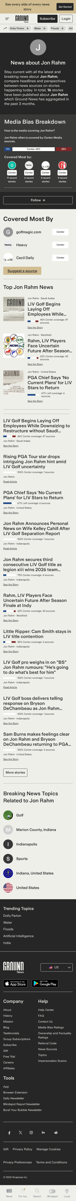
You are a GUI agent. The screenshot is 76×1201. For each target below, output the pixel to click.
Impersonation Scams (52, 1060)
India (7, 943)
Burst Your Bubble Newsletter (22, 1110)
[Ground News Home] (22, 19)
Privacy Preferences (17, 1162)
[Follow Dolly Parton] (27, 28)
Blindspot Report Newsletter (21, 1104)
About (7, 1009)
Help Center (46, 1009)
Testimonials (11, 1033)
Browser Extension (15, 1092)
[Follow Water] (44, 28)
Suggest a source (22, 271)
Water (37, 28)
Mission (8, 1021)
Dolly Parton (17, 28)
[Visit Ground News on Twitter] (20, 1132)
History (7, 1015)
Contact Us (45, 1021)
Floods (55, 28)
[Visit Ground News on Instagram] (31, 1132)
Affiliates (9, 1068)
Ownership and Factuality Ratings (54, 1035)
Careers (8, 1062)
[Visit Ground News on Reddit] (56, 1132)
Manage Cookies (48, 1149)
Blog (6, 1027)
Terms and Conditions (51, 1162)
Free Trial (9, 1056)
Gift (5, 1050)
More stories (15, 772)
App (6, 1086)
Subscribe (47, 19)
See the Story (35, 327)
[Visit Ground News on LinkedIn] (43, 1132)
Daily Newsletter (13, 1098)
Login (66, 19)
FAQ (41, 1015)
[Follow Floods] (62, 28)
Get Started (65, 6)
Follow (36, 200)
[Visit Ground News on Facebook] (9, 1132)
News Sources (47, 1049)
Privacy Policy (22, 1149)
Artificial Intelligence (18, 936)
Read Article (10, 481)
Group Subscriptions (16, 1039)
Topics (42, 1055)
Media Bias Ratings (51, 1027)
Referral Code (47, 1043)
